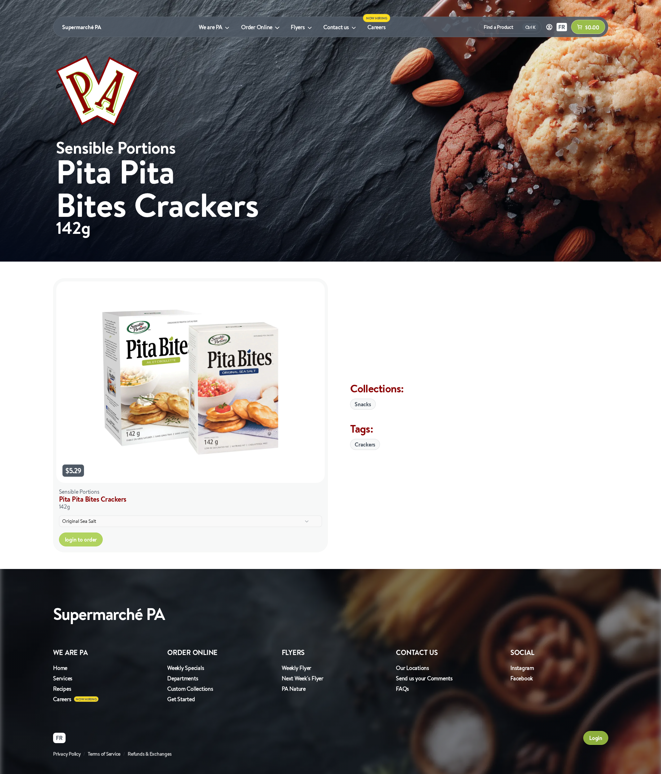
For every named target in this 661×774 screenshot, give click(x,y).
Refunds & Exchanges (149, 753)
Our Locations (412, 668)
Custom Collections (190, 688)
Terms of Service (104, 753)
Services (63, 678)
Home (60, 668)
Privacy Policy (67, 753)
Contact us (336, 27)
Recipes (62, 688)
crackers (365, 444)
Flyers (298, 27)
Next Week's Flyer (302, 678)
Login (595, 738)
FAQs (402, 688)
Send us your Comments (424, 678)
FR (561, 27)
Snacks (363, 404)
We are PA (210, 27)
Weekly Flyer (296, 668)
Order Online (256, 27)
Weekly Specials (185, 668)
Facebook (521, 678)
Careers (376, 27)
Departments (182, 678)
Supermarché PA (81, 27)
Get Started (181, 699)
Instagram (522, 668)
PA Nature (294, 688)
